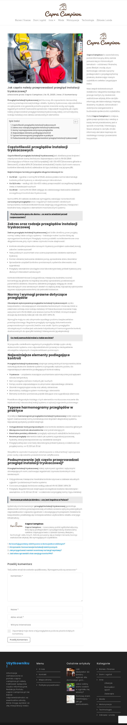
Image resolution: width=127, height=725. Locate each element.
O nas (42, 669)
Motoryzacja (73, 20)
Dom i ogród (39, 20)
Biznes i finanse (23, 20)
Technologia (88, 20)
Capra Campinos (33, 94)
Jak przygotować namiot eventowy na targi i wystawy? (35, 550)
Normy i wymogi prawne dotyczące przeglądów (33, 130)
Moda (61, 20)
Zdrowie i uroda (104, 20)
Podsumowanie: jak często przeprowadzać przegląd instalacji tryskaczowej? (45, 138)
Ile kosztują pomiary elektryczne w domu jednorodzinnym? (37, 544)
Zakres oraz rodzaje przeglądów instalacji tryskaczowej (35, 127)
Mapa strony (45, 680)
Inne (51, 20)
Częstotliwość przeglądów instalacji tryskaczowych (34, 125)
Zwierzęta (109, 694)
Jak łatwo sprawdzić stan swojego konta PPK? (31, 553)
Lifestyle (108, 683)
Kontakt (43, 674)
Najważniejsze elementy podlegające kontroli (32, 133)
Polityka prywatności (49, 685)
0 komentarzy (70, 94)
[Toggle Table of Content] (74, 122)
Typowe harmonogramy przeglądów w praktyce (32, 135)
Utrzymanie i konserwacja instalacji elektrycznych (33, 547)
